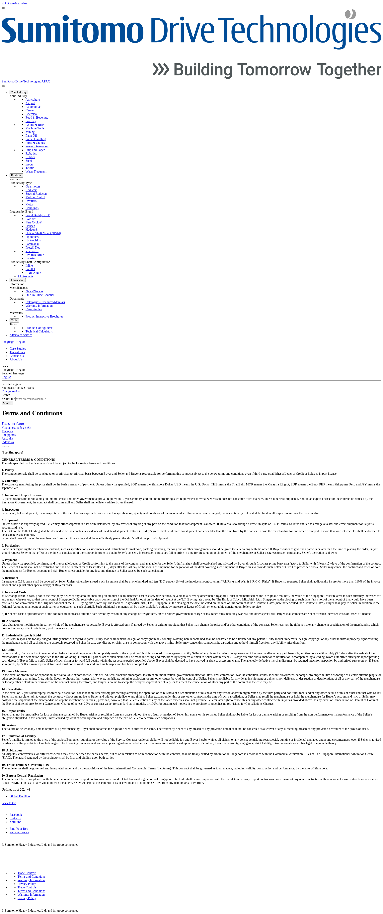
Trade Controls (27, 873)
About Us (16, 359)
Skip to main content (15, 3)
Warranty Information (31, 880)
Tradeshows (17, 352)
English (6, 377)
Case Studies (18, 348)
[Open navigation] (3, 8)
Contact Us (17, 355)
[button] (195, 96)
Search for (8, 398)
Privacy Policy (27, 883)
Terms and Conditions (31, 876)
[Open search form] (3, 86)
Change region (11, 391)
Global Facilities (20, 796)
